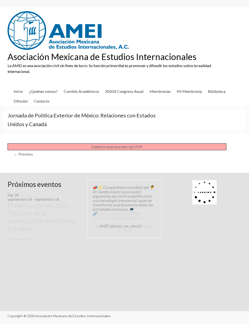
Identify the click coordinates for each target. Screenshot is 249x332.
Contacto (42, 101)
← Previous (23, 154)
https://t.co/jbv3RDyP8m (119, 213)
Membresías (160, 91)
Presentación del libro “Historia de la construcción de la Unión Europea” (42, 217)
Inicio (18, 91)
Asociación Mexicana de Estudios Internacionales (102, 56)
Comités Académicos (81, 91)
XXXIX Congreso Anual (124, 91)
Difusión (21, 101)
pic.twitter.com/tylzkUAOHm (117, 218)
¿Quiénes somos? (43, 91)
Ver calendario (20, 239)
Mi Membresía (189, 91)
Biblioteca (216, 91)
